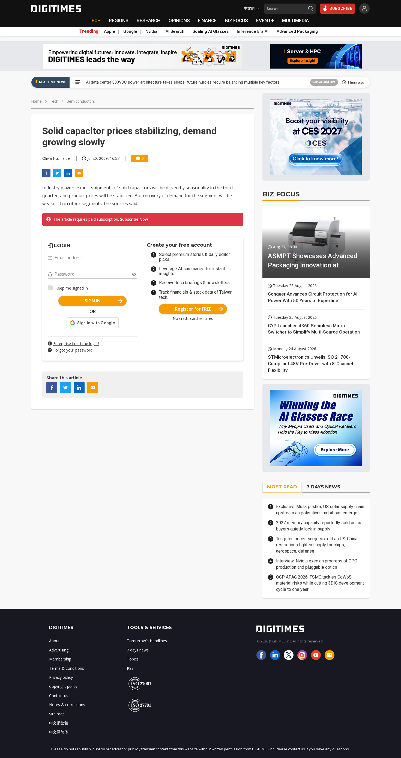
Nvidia (151, 31)
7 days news (138, 650)
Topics (133, 659)
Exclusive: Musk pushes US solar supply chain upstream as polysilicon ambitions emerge (320, 509)
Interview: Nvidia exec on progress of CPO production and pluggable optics (316, 564)
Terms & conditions (66, 668)
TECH (94, 20)
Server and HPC (324, 82)
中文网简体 (58, 732)
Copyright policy (63, 686)
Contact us (58, 695)
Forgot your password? (73, 350)
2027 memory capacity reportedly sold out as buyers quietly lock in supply (319, 525)
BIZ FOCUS (236, 20)
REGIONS (118, 20)
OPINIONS (179, 20)
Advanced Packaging (297, 31)
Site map (57, 713)
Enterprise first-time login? (76, 343)
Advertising (58, 650)
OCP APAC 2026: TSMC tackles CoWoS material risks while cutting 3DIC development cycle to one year (320, 583)
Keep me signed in (71, 288)
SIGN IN (92, 301)
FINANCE (207, 20)
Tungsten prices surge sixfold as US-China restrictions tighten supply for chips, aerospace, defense (316, 545)
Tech (54, 101)
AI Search (175, 31)
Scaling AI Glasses (211, 31)
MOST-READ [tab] (282, 486)
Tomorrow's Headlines (147, 640)
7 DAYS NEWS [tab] (323, 486)
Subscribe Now (134, 219)
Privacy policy (61, 677)
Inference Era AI (252, 31)
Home (36, 101)
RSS (130, 668)
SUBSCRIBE (341, 8)
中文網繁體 (58, 722)
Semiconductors (81, 101)
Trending (88, 31)
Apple (109, 31)
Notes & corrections (67, 704)
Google (130, 31)
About (54, 640)
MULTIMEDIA (295, 20)
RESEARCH (148, 20)
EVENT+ (265, 20)
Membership (60, 659)
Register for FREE (193, 309)
